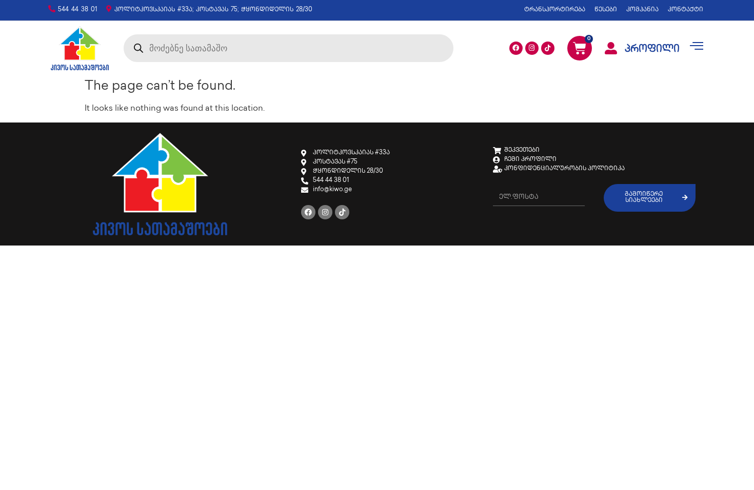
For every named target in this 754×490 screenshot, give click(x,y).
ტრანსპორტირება (554, 10)
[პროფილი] (611, 48)
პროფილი (652, 50)
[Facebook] (516, 48)
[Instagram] (532, 48)
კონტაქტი (685, 10)
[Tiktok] (547, 48)
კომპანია (642, 10)
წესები (605, 10)
